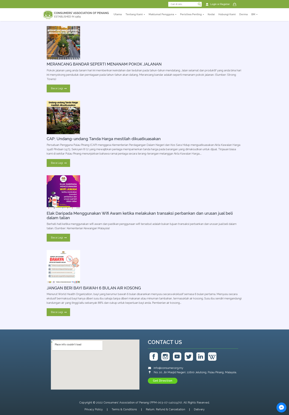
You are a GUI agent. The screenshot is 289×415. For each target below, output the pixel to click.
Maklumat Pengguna (162, 14)
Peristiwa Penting (191, 14)
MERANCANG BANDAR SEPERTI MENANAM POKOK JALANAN (104, 64)
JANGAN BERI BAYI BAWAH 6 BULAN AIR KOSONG (94, 288)
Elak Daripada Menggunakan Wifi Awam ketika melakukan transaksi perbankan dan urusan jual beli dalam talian (140, 215)
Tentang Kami (134, 14)
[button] (162, 381)
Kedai (211, 14)
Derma (243, 14)
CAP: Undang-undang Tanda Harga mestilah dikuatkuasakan (104, 138)
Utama (118, 14)
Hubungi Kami (227, 14)
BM (253, 14)
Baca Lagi (57, 88)
